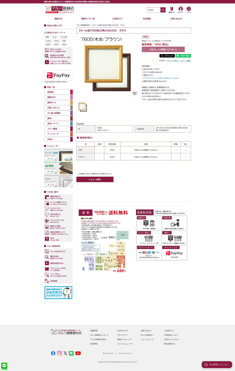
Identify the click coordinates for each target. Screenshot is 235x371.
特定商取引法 (169, 343)
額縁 (47, 37)
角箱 (64, 40)
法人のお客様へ (147, 335)
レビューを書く (185, 60)
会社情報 (147, 18)
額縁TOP (58, 18)
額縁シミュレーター (125, 339)
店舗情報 (93, 330)
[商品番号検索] (162, 9)
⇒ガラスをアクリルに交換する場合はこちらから (160, 78)
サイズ (54, 37)
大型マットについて (171, 339)
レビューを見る (172, 60)
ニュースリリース (147, 339)
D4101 (64, 44)
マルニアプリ (122, 335)
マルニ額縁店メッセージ (99, 335)
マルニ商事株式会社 (98, 339)
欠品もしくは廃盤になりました (163, 49)
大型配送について (171, 335)
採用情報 (93, 343)
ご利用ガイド (117, 18)
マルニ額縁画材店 (83, 25)
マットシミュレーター (125, 343)
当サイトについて (108, 353)
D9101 (57, 40)
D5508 (48, 44)
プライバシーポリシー (125, 353)
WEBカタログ (122, 330)
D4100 (56, 44)
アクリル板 (63, 37)
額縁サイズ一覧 (88, 18)
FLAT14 (48, 40)
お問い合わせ (176, 18)
